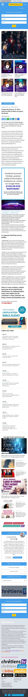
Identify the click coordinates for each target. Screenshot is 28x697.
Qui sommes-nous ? (18, 678)
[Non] (26, 693)
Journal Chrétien (6, 625)
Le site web (9, 557)
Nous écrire (3, 678)
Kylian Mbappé (8, 523)
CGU (2, 679)
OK (5, 695)
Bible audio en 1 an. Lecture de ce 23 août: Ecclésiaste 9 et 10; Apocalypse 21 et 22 (13, 456)
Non (9, 695)
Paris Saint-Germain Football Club (11, 526)
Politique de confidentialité (17, 695)
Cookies (3, 681)
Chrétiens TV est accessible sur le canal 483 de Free (6, 75)
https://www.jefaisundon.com (13, 297)
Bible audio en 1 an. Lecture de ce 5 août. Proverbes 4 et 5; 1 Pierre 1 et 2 (12, 496)
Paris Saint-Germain (18, 523)
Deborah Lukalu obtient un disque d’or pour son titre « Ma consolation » (7, 94)
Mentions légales (17, 679)
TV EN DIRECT (6, 303)
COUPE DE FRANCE (8, 103)
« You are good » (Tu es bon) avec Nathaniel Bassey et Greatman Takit (20, 94)
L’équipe (15, 681)
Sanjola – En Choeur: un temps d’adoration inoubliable (20, 75)
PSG (23, 526)
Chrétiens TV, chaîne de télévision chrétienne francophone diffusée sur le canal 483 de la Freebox (6, 685)
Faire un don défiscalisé (16, 4)
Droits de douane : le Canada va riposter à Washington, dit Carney (21, 473)
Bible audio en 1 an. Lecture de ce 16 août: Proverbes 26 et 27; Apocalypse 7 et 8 (21, 514)
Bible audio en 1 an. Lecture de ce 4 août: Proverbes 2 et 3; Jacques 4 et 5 (21, 504)
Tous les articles (17, 557)
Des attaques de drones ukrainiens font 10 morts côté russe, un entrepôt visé (21, 464)
